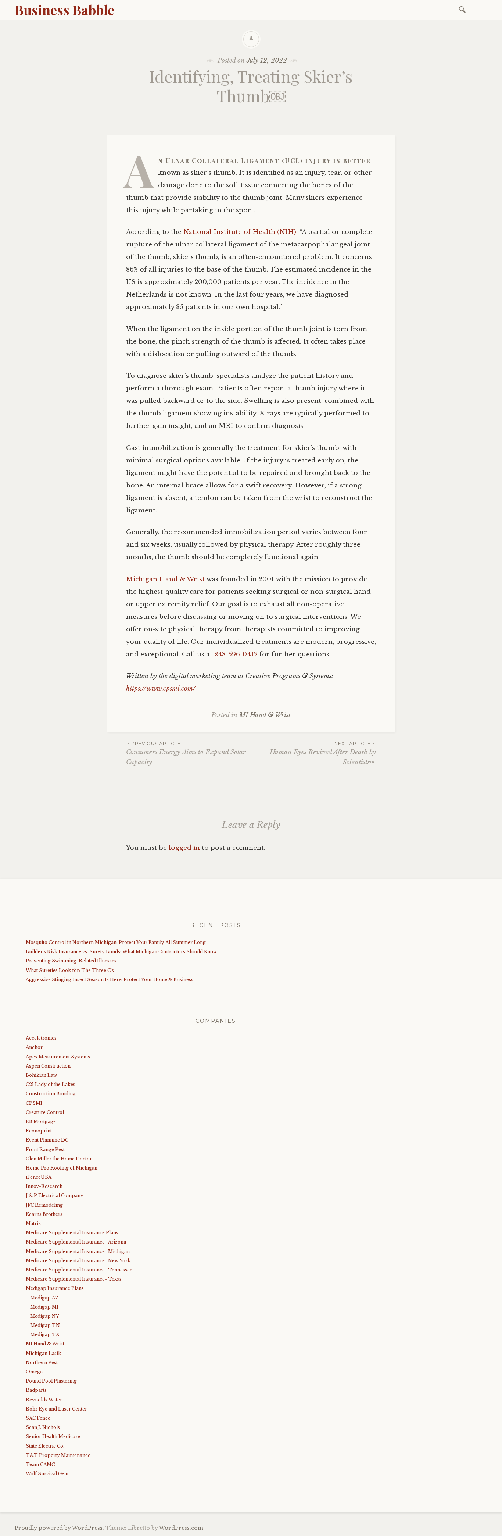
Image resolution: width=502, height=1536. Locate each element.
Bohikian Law (41, 1075)
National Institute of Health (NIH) (239, 232)
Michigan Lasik (43, 1353)
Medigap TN (45, 1325)
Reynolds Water (44, 1399)
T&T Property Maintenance (58, 1455)
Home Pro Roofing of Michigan (61, 1168)
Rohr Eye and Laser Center (56, 1409)
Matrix (33, 1223)
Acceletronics (41, 1038)
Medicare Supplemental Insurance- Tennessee (79, 1270)
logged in (184, 848)
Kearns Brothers (44, 1214)
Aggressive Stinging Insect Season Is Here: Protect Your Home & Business (109, 979)
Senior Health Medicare (53, 1436)
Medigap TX (45, 1334)
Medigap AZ (44, 1298)
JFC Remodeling (44, 1205)
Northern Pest (42, 1362)
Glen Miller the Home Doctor (59, 1158)
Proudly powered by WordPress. (59, 1528)
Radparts (36, 1390)
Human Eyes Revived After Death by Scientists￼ (323, 753)
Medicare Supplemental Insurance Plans (72, 1232)
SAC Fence (38, 1418)
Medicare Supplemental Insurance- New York (78, 1260)
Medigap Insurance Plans (55, 1288)
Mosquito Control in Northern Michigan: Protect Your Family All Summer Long (116, 942)
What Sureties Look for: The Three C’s (70, 970)
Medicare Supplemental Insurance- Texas (74, 1279)
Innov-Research (44, 1186)
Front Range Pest (45, 1149)
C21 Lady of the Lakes (50, 1084)
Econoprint (39, 1131)
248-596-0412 (236, 654)
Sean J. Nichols (43, 1427)
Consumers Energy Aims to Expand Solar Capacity (186, 753)
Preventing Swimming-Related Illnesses (71, 961)
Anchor (34, 1047)
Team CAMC (40, 1464)
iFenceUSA (38, 1177)
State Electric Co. (45, 1446)
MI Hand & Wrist (265, 715)
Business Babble (64, 9)
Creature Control (45, 1112)
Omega (34, 1371)
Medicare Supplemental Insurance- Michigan (78, 1251)
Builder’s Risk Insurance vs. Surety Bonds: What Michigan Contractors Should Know (121, 951)
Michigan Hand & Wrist (165, 579)
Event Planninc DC (47, 1140)
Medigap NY (44, 1316)
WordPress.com (181, 1528)
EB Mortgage (41, 1121)
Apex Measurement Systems (58, 1057)
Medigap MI (44, 1307)
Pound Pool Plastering (51, 1381)
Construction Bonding (51, 1093)
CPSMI (34, 1103)
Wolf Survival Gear (47, 1473)
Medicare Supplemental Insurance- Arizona (76, 1242)
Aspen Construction (48, 1066)
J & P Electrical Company (54, 1195)
